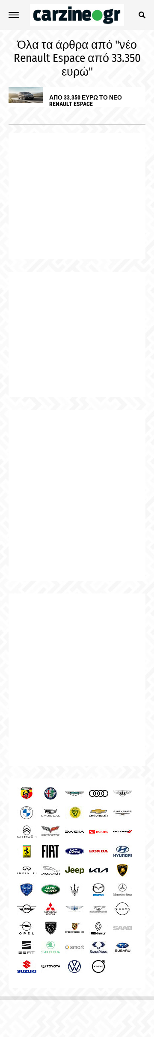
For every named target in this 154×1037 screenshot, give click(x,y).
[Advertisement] (77, 495)
